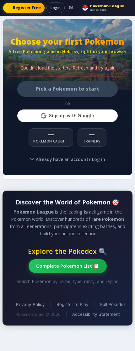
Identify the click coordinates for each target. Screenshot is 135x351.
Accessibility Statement (96, 314)
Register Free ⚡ (24, 7)
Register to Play (73, 304)
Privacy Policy (30, 304)
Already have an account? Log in (70, 159)
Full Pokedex (113, 304)
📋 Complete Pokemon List (67, 266)
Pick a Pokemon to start (67, 88)
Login (56, 7)
